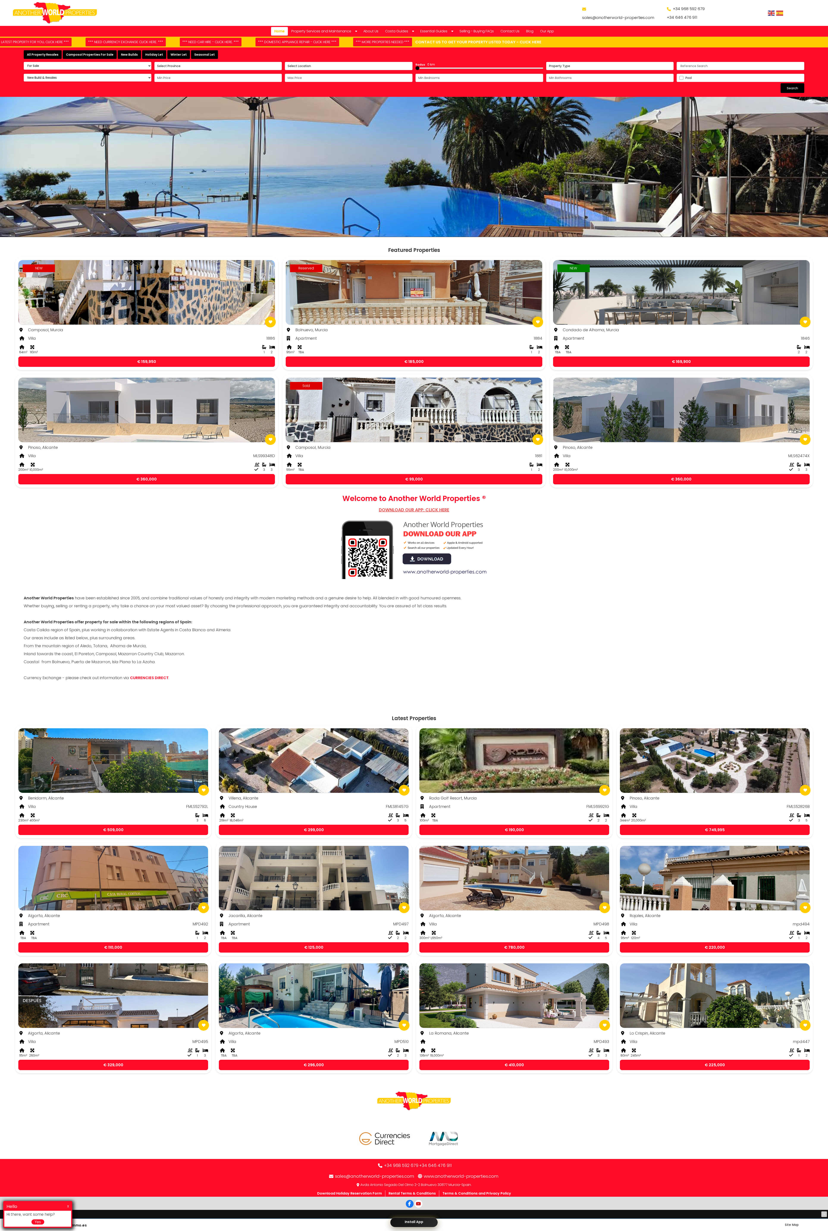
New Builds (129, 54)
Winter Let (179, 54)
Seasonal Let (204, 54)
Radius (425, 64)
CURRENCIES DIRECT (149, 677)
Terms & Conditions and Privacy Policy (476, 1193)
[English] (771, 13)
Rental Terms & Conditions (412, 1193)
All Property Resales (42, 54)
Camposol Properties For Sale (89, 54)
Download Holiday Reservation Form (349, 1193)
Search (792, 88)
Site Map (792, 1225)
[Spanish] (780, 13)
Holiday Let (154, 54)
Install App (414, 1222)
